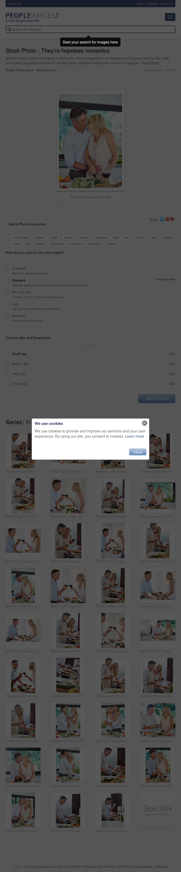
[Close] (144, 423)
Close (137, 451)
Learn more (134, 436)
